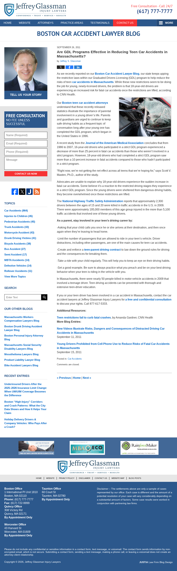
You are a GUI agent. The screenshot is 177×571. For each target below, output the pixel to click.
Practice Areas (72, 22)
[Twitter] (22, 191)
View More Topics (15, 276)
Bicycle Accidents (17, 243)
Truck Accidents (16, 226)
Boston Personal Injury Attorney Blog (23, 337)
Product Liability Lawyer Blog (22, 359)
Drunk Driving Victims (20, 238)
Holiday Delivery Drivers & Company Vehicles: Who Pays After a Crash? (25, 423)
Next (87, 377)
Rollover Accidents (18, 270)
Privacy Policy (66, 478)
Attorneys (45, 22)
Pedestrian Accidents (19, 221)
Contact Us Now (26, 173)
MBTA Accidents (16, 260)
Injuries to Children (18, 216)
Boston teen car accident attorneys (85, 102)
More (169, 22)
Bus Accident (15, 248)
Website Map (117, 478)
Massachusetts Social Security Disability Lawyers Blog (22, 346)
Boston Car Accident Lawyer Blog (35, 9)
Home (8, 22)
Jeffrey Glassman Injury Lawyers (43, 561)
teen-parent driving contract (102, 249)
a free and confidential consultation (148, 299)
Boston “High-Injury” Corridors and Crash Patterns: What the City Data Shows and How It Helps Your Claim (25, 407)
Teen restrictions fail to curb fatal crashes (84, 317)
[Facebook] (15, 191)
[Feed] (37, 191)
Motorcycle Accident (19, 232)
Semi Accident (15, 254)
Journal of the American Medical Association (114, 142)
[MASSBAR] (87, 448)
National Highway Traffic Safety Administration (92, 201)
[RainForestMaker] (139, 448)
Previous (64, 377)
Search (44, 297)
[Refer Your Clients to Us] (36, 448)
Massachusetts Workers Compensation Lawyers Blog (21, 319)
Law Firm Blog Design (156, 562)
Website (24, 22)
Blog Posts (135, 478)
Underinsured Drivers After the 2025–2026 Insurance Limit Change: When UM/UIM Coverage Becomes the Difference (25, 390)
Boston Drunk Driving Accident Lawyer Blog (23, 328)
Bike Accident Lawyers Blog (21, 365)
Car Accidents (75, 358)
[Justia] (29, 191)
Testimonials (99, 22)
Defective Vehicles (17, 265)
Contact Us (125, 22)
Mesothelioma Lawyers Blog (21, 354)
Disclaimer (84, 478)
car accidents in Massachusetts (93, 82)
